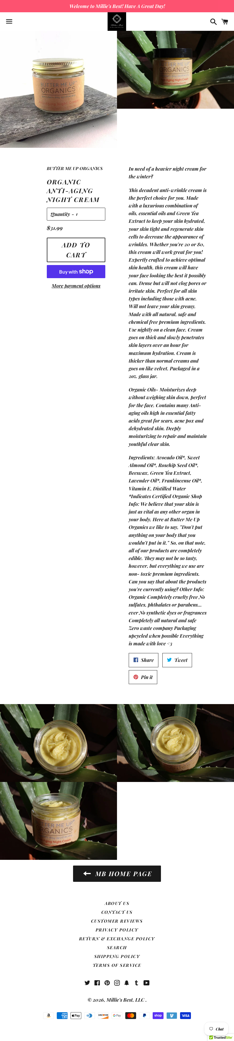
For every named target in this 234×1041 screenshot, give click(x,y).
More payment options (76, 285)
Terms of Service (117, 965)
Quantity (60, 214)
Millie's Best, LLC (126, 999)
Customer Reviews (117, 921)
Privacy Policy (117, 930)
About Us (117, 903)
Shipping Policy (117, 956)
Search (117, 947)
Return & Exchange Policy (117, 938)
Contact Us (117, 912)
